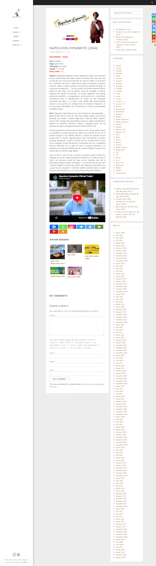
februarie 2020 (121, 432)
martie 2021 (120, 399)
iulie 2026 (119, 235)
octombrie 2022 (121, 350)
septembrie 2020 (121, 414)
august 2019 (120, 447)
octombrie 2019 (121, 442)
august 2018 (120, 478)
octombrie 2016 (121, 534)
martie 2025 (120, 276)
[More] (63, 231)
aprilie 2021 (120, 396)
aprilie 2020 (120, 427)
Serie (117, 160)
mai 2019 (119, 455)
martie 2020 (120, 429)
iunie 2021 (119, 391)
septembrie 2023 (121, 322)
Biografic (119, 86)
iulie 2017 (119, 511)
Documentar (120, 109)
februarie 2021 (121, 401)
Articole (119, 78)
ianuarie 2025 (121, 281)
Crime (118, 94)
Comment (52, 315)
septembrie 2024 (121, 291)
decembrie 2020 (121, 406)
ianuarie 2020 (121, 434)
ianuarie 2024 (121, 312)
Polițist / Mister (121, 147)
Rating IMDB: (54, 71)
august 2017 (120, 509)
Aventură (119, 81)
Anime (118, 76)
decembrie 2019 (121, 437)
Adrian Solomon (56, 52)
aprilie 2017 (120, 519)
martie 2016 (120, 552)
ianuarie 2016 (121, 557)
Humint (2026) (121, 189)
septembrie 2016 (121, 537)
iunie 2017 (119, 514)
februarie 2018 (121, 493)
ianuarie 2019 (121, 465)
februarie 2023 (121, 340)
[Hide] (155, 45)
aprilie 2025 (120, 273)
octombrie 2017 (121, 503)
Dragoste (119, 114)
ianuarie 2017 (121, 526)
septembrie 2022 (121, 353)
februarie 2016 (121, 555)
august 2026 (120, 233)
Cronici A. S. (120, 101)
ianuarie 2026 (121, 250)
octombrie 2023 (121, 319)
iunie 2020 (119, 422)
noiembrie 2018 (121, 470)
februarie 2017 (121, 524)
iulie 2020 (119, 419)
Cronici (118, 99)
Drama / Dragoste (122, 119)
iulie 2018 (119, 480)
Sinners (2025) (121, 204)
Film (117, 134)
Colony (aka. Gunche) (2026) (126, 50)
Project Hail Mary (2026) (125, 194)
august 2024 (120, 294)
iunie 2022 (119, 360)
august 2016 (120, 539)
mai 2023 (119, 332)
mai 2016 (119, 547)
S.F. (117, 152)
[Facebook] (54, 227)
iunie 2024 (119, 299)
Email (51, 361)
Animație (119, 73)
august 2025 (120, 263)
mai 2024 (119, 302)
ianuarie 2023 (121, 342)
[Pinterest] (54, 231)
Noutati (118, 145)
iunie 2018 (119, 483)
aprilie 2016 (120, 549)
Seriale (118, 157)
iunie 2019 (119, 452)
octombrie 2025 (121, 258)
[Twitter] (90, 227)
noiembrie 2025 (121, 256)
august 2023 (120, 325)
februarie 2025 (121, 279)
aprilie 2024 (120, 304)
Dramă (118, 117)
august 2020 (120, 417)
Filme (118, 137)
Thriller (118, 168)
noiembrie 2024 (121, 286)
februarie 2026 (121, 248)
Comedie (119, 88)
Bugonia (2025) (121, 217)
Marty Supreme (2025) (124, 206)
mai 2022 (119, 363)
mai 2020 (119, 424)
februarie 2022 (121, 371)
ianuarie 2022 (121, 373)
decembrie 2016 (121, 529)
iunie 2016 (119, 544)
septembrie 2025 (121, 261)
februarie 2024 (121, 309)
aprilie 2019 (120, 457)
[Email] (99, 227)
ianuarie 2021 (121, 404)
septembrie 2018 (121, 475)
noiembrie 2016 (121, 532)
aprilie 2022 (120, 365)
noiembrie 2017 (121, 501)
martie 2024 (120, 307)
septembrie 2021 (121, 383)
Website (51, 370)
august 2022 (120, 355)
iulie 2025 (119, 266)
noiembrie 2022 (121, 348)
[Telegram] (81, 227)
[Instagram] (72, 227)
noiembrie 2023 (121, 317)
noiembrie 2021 (121, 378)
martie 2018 (120, 491)
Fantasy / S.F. (121, 129)
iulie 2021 (119, 388)
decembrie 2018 (121, 468)
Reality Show (120, 150)
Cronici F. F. (120, 104)
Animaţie (119, 71)
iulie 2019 (119, 450)
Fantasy (118, 124)
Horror (118, 140)
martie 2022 (120, 368)
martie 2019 (120, 460)
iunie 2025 (119, 268)
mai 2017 (119, 516)
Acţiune (118, 65)
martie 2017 (120, 521)
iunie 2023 (119, 330)
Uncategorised (121, 173)
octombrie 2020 (121, 411)
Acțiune (118, 68)
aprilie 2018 (120, 488)
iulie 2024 (119, 296)
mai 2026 (119, 240)
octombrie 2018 (121, 473)
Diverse (118, 106)
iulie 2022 (119, 358)
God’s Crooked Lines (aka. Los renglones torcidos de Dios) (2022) (127, 44)
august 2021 (120, 386)
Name (51, 353)
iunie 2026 (119, 238)
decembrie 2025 (121, 253)
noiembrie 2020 (121, 409)
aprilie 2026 (120, 243)
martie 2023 (120, 337)
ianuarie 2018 (121, 496)
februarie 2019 (121, 463)
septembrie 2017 (121, 506)
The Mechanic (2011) (123, 29)
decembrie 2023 (121, 314)
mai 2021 (119, 394)
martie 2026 (120, 245)
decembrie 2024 (121, 284)
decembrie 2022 (121, 345)
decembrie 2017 (121, 498)
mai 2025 (119, 271)
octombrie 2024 (121, 289)
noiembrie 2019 (121, 440)
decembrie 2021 (121, 376)
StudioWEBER (23, 562)
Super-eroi (119, 163)
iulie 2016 (119, 542)
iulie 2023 (119, 327)
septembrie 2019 (121, 445)
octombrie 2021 (121, 381)
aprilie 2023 (120, 335)
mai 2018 (119, 486)
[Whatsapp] (63, 227)
